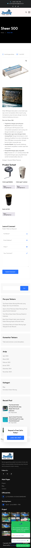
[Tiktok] (18, 6)
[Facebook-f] (12, 6)
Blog (4, 387)
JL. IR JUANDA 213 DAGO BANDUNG (16, 496)
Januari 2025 (6, 365)
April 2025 (5, 356)
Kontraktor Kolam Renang (10, 389)
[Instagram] (15, 6)
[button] (26, 60)
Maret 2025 (6, 359)
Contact (4, 488)
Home (2, 32)
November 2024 (7, 371)
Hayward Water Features (14, 160)
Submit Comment (10, 272)
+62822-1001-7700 (15, 437)
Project (4, 483)
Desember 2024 (7, 368)
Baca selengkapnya (7, 187)
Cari (24, 288)
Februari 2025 (6, 362)
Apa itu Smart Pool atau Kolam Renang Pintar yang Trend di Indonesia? (16, 419)
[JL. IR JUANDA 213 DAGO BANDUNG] (3, 496)
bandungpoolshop (9, 54)
